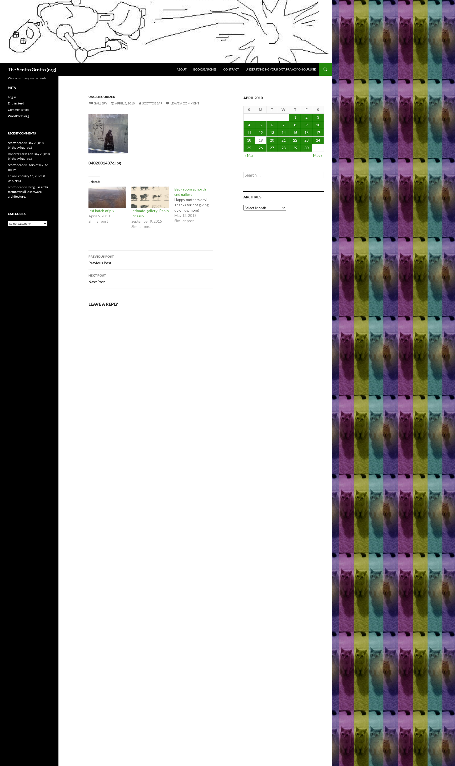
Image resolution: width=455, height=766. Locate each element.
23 (306, 140)
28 (283, 148)
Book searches (204, 69)
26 (261, 148)
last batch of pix (101, 210)
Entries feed (16, 103)
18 (249, 140)
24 (318, 140)
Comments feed (18, 110)
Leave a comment (184, 103)
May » (318, 155)
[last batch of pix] (107, 197)
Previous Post (101, 259)
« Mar (249, 155)
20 (272, 140)
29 (295, 148)
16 (306, 132)
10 (318, 125)
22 (295, 140)
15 (295, 132)
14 (283, 132)
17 (318, 132)
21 (283, 140)
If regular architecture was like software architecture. (28, 191)
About (181, 69)
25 (249, 148)
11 (249, 132)
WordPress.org (18, 116)
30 (306, 148)
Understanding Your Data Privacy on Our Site (281, 69)
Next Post (97, 278)
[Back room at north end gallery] (195, 205)
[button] (108, 133)
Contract (231, 69)
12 (261, 132)
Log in (12, 97)
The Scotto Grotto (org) (32, 69)
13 (272, 132)
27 (272, 148)
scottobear (152, 103)
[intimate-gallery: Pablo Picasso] (150, 197)
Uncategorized (101, 97)
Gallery (100, 103)
